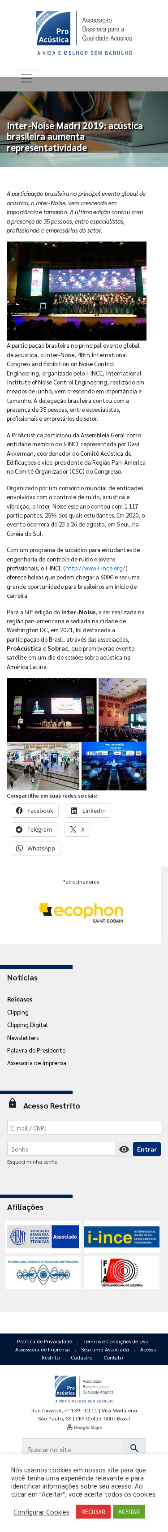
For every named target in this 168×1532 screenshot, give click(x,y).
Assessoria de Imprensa (36, 1062)
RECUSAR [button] (93, 1511)
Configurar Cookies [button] (41, 1512)
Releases (19, 999)
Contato (113, 1357)
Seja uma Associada (105, 1349)
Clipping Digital (27, 1024)
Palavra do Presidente (36, 1050)
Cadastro (82, 1357)
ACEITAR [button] (129, 1511)
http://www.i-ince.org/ (95, 568)
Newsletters (23, 1037)
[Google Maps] (84, 1426)
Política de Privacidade (45, 1341)
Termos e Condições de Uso (116, 1341)
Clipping (18, 1012)
